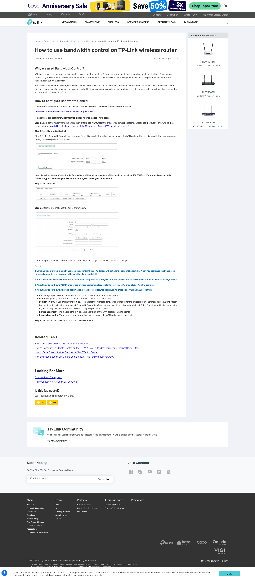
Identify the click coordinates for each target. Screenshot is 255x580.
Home (37, 41)
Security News (61, 515)
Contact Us (31, 511)
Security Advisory (62, 511)
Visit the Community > (58, 440)
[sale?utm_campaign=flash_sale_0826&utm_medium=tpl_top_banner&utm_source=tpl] (127, 6)
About (30, 499)
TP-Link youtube (149, 471)
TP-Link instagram (140, 471)
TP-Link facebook (131, 471)
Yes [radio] (42, 402)
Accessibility (32, 529)
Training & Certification (114, 508)
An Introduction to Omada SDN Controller (56, 381)
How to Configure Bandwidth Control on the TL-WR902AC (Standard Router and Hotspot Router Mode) (87, 347)
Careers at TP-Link (34, 525)
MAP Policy (82, 511)
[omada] (219, 542)
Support (157, 14)
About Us (30, 505)
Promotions (137, 499)
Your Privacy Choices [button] (35, 522)
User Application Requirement (69, 41)
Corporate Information (35, 508)
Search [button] (226, 22)
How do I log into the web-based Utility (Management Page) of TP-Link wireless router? (89, 126)
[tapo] (202, 542)
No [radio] (54, 402)
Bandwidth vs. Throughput (48, 377)
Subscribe (103, 479)
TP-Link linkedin (159, 471)
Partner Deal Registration (87, 508)
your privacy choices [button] (94, 575)
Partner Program (83, 505)
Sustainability (32, 515)
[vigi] (219, 551)
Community (172, 14)
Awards (58, 518)
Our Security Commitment (37, 532)
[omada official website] (66, 14)
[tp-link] (166, 542)
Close (226, 6)
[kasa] (184, 542)
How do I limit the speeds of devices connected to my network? (64, 111)
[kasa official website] (33, 14)
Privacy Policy (32, 518)
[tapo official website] (49, 14)
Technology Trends (112, 505)
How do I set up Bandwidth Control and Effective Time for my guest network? (74, 356)
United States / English (217, 14)
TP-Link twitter (168, 471)
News (57, 505)
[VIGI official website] (82, 14)
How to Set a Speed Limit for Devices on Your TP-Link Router (66, 352)
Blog (57, 508)
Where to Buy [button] (190, 14)
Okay (229, 573)
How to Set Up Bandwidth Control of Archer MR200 (61, 343)
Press (58, 499)
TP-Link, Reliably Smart (34, 21)
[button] (45, 463)
